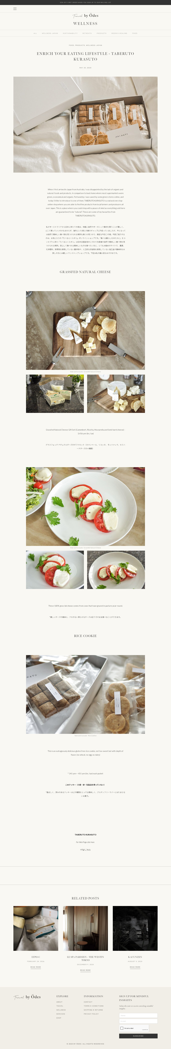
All (35, 33)
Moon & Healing (119, 33)
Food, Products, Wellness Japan (85, 45)
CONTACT (88, 1002)
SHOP (58, 1018)
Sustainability (70, 33)
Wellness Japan (50, 33)
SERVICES (60, 1014)
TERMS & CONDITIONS (94, 1006)
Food (134, 33)
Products (102, 33)
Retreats (87, 33)
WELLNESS (61, 1010)
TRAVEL (59, 1006)
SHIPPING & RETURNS (93, 1010)
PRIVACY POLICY (91, 1014)
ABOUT (59, 1002)
